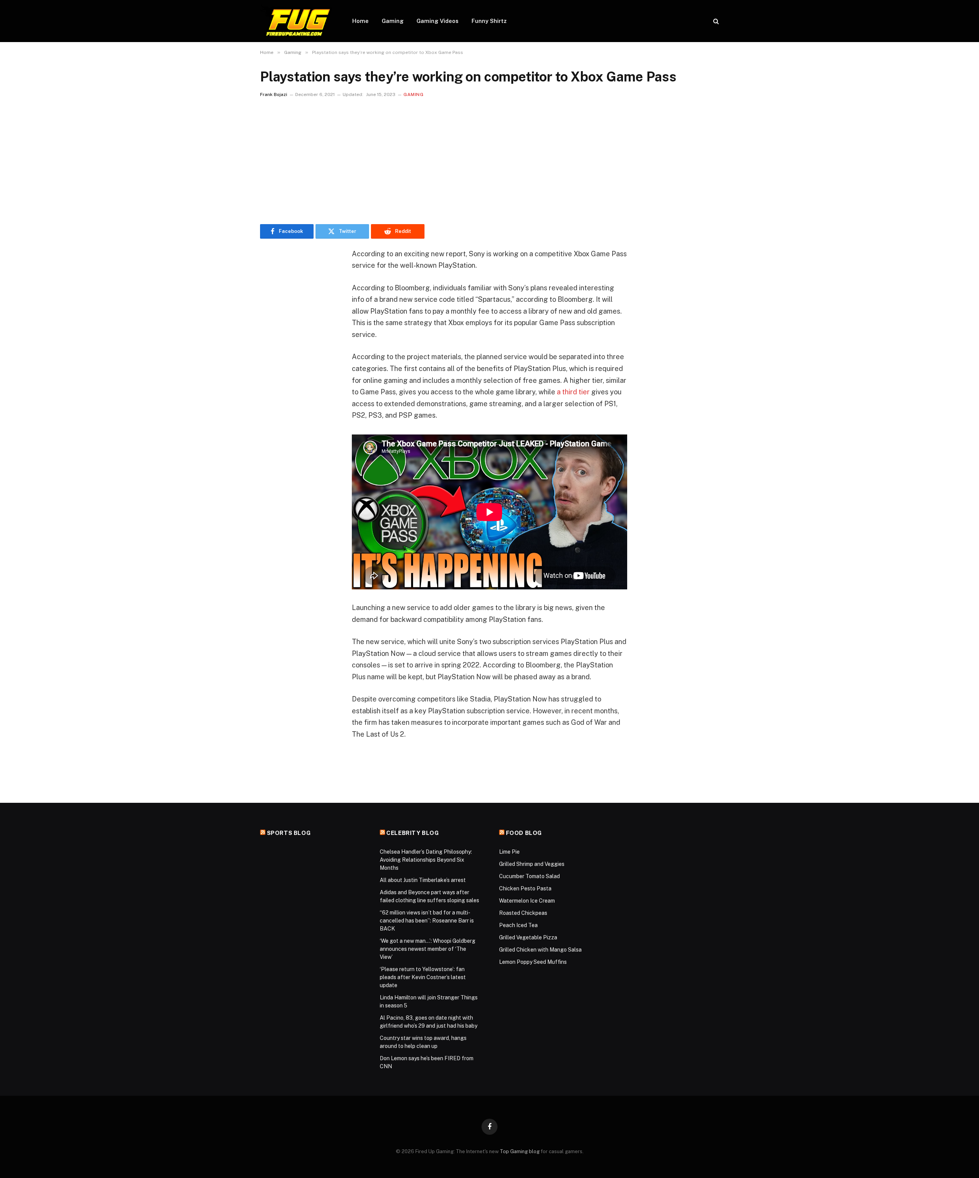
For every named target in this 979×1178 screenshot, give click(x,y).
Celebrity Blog (412, 833)
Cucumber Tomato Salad (529, 876)
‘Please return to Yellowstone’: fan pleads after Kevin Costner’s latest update (423, 977)
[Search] (715, 21)
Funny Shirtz (489, 21)
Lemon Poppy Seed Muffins (533, 962)
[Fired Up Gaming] (296, 21)
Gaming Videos (437, 21)
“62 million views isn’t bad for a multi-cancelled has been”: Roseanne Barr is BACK (427, 921)
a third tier (573, 392)
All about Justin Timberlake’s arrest (423, 880)
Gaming (392, 21)
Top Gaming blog (520, 1151)
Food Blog (524, 833)
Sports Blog (289, 833)
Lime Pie (509, 852)
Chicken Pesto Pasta (525, 888)
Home (360, 21)
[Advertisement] (489, 159)
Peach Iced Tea (518, 925)
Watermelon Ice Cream (527, 901)
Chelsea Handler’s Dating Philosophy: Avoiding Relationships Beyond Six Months (426, 860)
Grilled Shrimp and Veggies (531, 864)
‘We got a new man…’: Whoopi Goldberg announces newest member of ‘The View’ (427, 949)
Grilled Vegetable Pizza (528, 937)
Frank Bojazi (273, 94)
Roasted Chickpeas (523, 913)
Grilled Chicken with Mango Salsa (540, 950)
